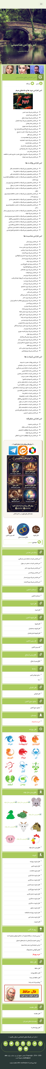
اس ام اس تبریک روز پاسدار (30, 258)
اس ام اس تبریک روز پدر (31, 328)
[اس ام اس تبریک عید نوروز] (23, 101)
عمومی (30, 542)
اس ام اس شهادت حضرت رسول (28, 401)
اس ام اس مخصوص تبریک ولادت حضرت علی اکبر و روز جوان (22, 189)
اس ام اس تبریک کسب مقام (30, 426)
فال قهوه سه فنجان (34, 628)
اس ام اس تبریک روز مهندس (29, 320)
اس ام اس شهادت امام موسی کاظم (28, 398)
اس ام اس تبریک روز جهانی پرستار (28, 339)
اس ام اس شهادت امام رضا (30, 393)
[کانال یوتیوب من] (26, 1048)
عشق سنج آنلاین (35, 707)
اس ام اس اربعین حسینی (31, 412)
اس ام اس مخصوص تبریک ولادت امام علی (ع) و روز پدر (22, 182)
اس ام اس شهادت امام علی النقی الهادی (26, 409)
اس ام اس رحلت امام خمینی (30, 370)
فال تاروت (37, 921)
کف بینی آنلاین (36, 647)
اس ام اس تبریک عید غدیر (30, 112)
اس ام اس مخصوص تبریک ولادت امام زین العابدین (23, 224)
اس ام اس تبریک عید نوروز (30, 126)
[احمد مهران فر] (37, 70)
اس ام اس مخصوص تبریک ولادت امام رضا (26, 171)
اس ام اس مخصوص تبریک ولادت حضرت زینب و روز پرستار (20, 210)
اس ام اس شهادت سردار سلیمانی (28, 365)
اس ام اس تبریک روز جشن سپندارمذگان (26, 325)
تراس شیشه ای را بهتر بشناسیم (30, 944)
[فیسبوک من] (29, 1043)
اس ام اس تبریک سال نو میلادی (29, 148)
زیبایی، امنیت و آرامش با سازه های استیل (28, 940)
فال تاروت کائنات (35, 870)
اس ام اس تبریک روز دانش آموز (28, 314)
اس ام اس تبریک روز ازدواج (30, 117)
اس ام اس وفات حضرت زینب (29, 376)
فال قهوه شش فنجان (34, 633)
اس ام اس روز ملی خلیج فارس (29, 263)
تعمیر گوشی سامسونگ (33, 949)
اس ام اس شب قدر (32, 292)
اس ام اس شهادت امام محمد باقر (28, 407)
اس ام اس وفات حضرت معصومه (28, 395)
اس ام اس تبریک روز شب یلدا (29, 317)
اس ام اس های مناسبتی (26, 77)
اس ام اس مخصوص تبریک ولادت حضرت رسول (24, 185)
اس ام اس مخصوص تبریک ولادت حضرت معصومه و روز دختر (22, 206)
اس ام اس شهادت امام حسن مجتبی (27, 373)
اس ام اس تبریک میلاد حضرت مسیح (27, 131)
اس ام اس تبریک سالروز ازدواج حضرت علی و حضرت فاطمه (21, 154)
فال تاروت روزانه (35, 861)
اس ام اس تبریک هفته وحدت (29, 137)
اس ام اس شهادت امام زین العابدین (27, 390)
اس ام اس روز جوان (32, 334)
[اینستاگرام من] (23, 1043)
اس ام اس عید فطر (32, 134)
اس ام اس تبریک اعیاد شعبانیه (29, 140)
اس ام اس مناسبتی (23, 44)
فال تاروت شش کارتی (33, 893)
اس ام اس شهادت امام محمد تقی (28, 404)
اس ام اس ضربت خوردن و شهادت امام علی (25, 387)
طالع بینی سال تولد (34, 847)
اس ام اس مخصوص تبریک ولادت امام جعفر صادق (23, 199)
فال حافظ (37, 968)
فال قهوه (37, 623)
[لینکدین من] (20, 1048)
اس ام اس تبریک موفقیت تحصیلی (28, 429)
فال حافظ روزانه (35, 972)
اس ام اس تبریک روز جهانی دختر (28, 348)
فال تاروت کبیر (35, 866)
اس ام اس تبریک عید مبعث (30, 156)
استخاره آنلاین (36, 595)
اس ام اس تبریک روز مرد (30, 280)
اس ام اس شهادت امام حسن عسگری (27, 367)
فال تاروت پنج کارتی (34, 889)
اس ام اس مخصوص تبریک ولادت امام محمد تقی (24, 174)
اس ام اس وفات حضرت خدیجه (29, 362)
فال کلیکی (37, 693)
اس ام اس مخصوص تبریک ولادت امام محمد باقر (24, 168)
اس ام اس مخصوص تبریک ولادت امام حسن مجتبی (23, 221)
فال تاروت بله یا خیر (34, 917)
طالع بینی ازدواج (35, 661)
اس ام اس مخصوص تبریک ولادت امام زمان (25, 202)
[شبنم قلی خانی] (9, 70)
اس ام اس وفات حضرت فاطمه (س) (28, 384)
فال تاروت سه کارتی (34, 879)
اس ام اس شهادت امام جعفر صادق (28, 381)
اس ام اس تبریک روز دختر (30, 297)
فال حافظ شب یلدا (34, 977)
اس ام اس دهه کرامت (31, 142)
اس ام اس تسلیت (33, 424)
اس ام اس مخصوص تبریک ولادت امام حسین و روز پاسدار (21, 216)
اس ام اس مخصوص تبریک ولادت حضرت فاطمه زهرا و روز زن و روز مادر (21, 195)
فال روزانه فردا (35, 1027)
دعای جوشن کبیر (35, 675)
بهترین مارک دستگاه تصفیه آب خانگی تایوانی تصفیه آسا (23, 935)
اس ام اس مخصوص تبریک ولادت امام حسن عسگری (23, 227)
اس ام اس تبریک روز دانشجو (29, 286)
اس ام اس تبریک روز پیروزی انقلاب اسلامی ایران (24, 300)
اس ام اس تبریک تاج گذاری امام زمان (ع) (26, 128)
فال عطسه (37, 1013)
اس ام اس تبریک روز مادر (30, 283)
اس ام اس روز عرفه (32, 261)
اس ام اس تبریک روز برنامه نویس (28, 322)
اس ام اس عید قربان (32, 114)
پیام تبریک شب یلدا (34, 982)
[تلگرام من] (34, 1043)
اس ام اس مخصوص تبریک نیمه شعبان (27, 120)
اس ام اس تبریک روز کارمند (30, 252)
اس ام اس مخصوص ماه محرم (29, 145)
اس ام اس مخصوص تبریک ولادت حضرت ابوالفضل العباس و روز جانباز (20, 178)
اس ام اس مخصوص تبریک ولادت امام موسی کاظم (23, 218)
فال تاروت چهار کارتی (33, 884)
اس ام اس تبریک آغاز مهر (30, 289)
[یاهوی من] (40, 1043)
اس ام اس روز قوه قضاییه (30, 266)
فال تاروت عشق (35, 907)
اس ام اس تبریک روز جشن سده (28, 247)
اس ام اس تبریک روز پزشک (30, 308)
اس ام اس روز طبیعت (32, 272)
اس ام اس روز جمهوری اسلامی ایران (27, 342)
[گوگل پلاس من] (5, 1043)
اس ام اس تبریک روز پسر (30, 275)
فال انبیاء (37, 609)
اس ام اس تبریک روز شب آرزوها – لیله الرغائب (25, 278)
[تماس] (17, 1043)
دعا (39, 679)
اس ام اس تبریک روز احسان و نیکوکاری (26, 255)
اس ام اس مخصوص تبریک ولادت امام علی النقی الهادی (22, 230)
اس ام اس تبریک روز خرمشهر (29, 249)
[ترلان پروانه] (23, 70)
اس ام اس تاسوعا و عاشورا (30, 379)
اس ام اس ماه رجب (32, 151)
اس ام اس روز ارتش (32, 241)
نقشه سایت (13, 1062)
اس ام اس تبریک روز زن (31, 244)
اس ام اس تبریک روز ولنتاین (30, 350)
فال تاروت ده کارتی (34, 903)
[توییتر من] (11, 1043)
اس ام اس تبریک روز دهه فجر (29, 269)
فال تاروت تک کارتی (34, 875)
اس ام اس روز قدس (32, 303)
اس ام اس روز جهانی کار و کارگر (29, 336)
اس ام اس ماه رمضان (32, 123)
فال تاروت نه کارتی (34, 898)
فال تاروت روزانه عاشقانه (32, 912)
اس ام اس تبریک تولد (31, 213)
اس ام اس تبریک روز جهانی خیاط (28, 311)
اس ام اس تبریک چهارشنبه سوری (28, 331)
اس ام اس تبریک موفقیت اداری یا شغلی (26, 435)
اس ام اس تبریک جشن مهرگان (29, 294)
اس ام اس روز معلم (32, 345)
